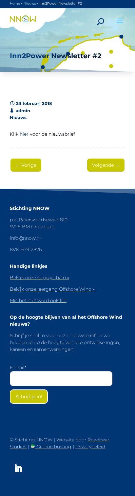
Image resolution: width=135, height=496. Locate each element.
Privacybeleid (90, 447)
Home (15, 3)
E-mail (18, 367)
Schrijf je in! (28, 397)
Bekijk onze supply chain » (39, 278)
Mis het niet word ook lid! (38, 300)
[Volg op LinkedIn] (18, 468)
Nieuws (30, 3)
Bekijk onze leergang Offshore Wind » (52, 289)
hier (24, 134)
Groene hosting (53, 447)
